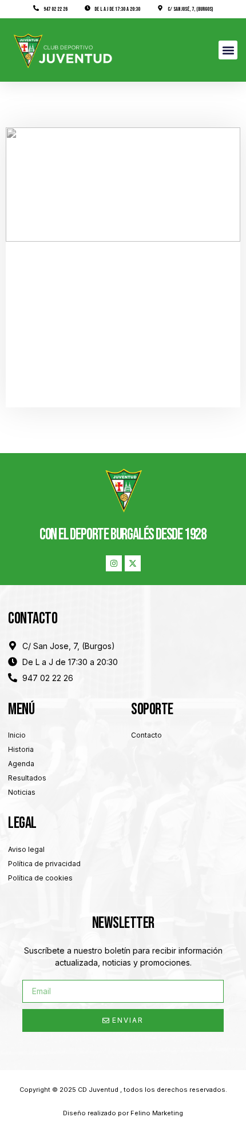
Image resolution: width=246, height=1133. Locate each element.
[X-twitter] (133, 563)
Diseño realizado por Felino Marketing (123, 1113)
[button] (228, 50)
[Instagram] (114, 563)
